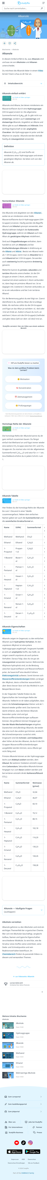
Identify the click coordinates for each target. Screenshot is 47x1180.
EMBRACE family (27, 1173)
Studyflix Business (16, 1132)
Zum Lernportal (14, 1097)
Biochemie (6, 49)
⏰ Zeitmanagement (23, 397)
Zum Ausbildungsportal (17, 1104)
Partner (39, 1127)
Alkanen (38, 213)
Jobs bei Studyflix (35, 1122)
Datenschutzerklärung (36, 416)
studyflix (25, 2)
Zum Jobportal (14, 1111)
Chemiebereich (9, 954)
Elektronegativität (10, 675)
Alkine (19, 251)
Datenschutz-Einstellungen (16, 1163)
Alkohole (15, 49)
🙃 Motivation (23, 379)
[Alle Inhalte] (3, 2)
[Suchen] (42, 8)
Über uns (12, 1122)
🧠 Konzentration (23, 388)
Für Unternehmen (16, 1127)
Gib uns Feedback (33, 1163)
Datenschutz (32, 1159)
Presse (39, 1132)
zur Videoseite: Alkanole (24, 976)
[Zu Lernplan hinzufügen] (4, 43)
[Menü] (43, 2)
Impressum (15, 1159)
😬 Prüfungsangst (23, 405)
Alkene (8, 251)
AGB (23, 1159)
